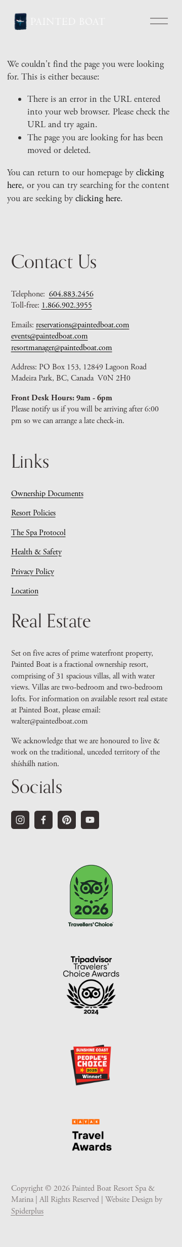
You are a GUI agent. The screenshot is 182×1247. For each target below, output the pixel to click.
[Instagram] (20, 820)
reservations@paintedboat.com (82, 325)
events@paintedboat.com (49, 336)
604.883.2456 (71, 294)
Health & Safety (36, 552)
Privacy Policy (32, 571)
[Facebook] (43, 820)
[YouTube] (90, 820)
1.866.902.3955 (66, 305)
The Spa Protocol (38, 532)
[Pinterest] (67, 820)
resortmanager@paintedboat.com (61, 348)
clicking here (97, 198)
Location (24, 591)
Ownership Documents (47, 493)
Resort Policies (33, 513)
